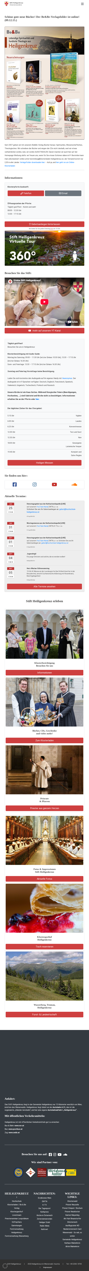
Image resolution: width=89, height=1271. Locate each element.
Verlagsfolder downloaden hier (32, 162)
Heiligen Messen (44, 462)
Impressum (47, 1267)
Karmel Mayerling (72, 1215)
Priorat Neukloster (72, 1212)
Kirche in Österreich (44, 1215)
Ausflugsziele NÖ (72, 1225)
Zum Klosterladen (44, 740)
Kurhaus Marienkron (72, 1243)
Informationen (44, 672)
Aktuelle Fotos (44, 878)
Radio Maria (44, 1226)
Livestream (16, 1215)
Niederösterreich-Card (72, 1229)
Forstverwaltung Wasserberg (17, 1236)
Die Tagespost (44, 1208)
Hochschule (17, 1201)
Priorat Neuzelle (72, 1205)
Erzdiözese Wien (44, 1198)
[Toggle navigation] (82, 4)
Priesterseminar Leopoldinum (17, 1218)
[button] (5, 1266)
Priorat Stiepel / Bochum (72, 1208)
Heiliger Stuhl (44, 1222)
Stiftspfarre (17, 1222)
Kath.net (44, 1229)
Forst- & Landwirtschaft (44, 1014)
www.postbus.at (15, 1129)
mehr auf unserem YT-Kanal (46, 330)
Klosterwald (72, 1201)
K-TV (44, 1205)
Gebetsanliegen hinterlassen (45, 224)
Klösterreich (72, 1222)
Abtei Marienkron (72, 1246)
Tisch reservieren (44, 946)
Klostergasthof (16, 1212)
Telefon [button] (27, 193)
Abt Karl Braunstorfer (72, 1218)
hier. (38, 399)
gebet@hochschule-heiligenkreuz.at (54, 543)
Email (64, 193)
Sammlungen (16, 1225)
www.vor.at (19, 1125)
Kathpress (44, 1212)
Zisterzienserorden (44, 1219)
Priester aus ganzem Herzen (44, 808)
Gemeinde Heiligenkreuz (72, 1239)
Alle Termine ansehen (44, 586)
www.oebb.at (14, 1132)
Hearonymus (67, 378)
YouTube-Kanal (42, 507)
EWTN (44, 1201)
